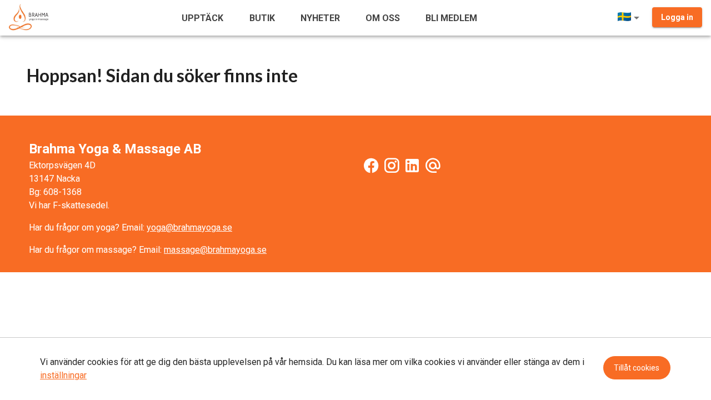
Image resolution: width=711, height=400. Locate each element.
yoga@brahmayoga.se (189, 227)
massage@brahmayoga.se (215, 249)
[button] (630, 17)
